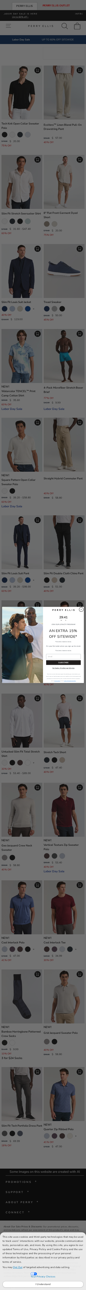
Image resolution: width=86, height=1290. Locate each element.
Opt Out (17, 1267)
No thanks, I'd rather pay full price (63, 668)
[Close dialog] (81, 609)
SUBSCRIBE (63, 662)
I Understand (43, 1284)
